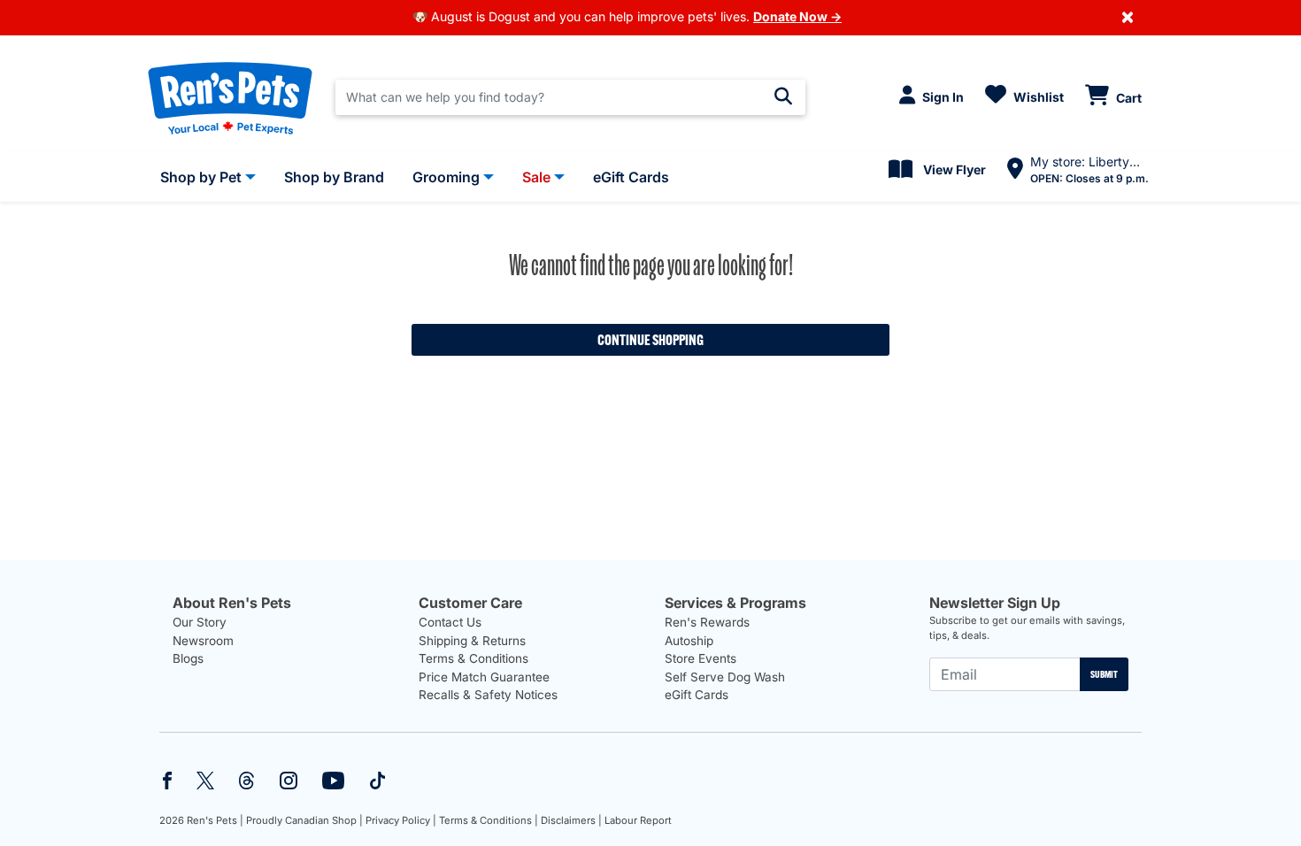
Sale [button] (536, 177)
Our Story (200, 622)
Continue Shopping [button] (650, 340)
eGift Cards (696, 695)
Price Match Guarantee (484, 677)
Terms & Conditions (473, 658)
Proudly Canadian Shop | (304, 820)
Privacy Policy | (401, 820)
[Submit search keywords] (783, 96)
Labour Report (638, 820)
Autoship (689, 641)
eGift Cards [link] (631, 177)
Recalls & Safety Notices (488, 695)
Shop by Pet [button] (201, 177)
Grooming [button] (446, 177)
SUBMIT (1104, 674)
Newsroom (203, 641)
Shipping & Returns (472, 641)
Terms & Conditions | (488, 820)
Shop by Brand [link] (334, 177)
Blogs (188, 658)
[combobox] (570, 97)
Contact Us (450, 622)
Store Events (700, 658)
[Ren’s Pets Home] (230, 97)
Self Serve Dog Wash (725, 677)
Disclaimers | (571, 820)
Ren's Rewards (707, 622)
